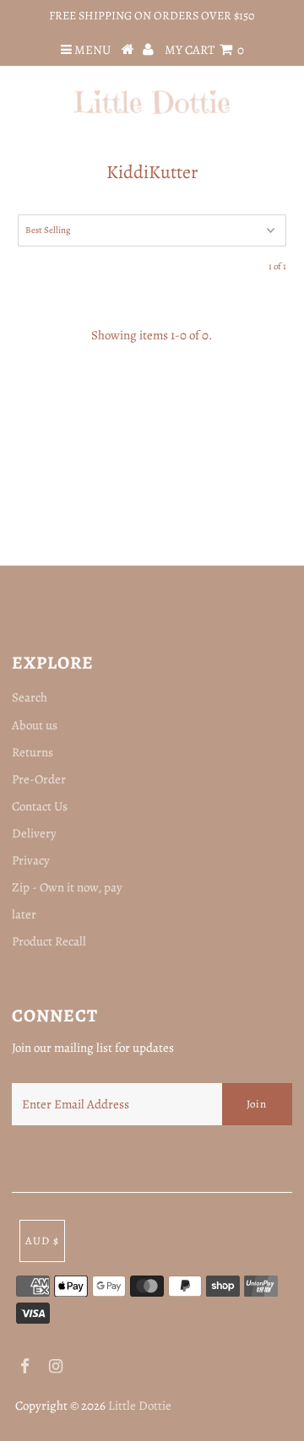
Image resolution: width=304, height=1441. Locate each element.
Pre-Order (39, 779)
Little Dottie (139, 1405)
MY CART (204, 49)
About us (34, 725)
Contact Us (40, 806)
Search (29, 697)
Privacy (31, 860)
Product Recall (49, 941)
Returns (32, 752)
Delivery (34, 833)
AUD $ (42, 1240)
